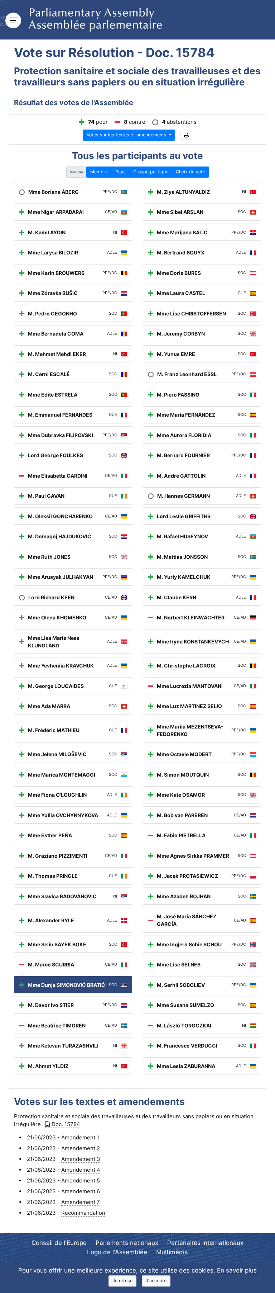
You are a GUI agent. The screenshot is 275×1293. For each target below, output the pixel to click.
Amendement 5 (80, 1180)
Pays (120, 171)
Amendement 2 (80, 1148)
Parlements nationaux (127, 1242)
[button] (186, 135)
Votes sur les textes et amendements (127, 134)
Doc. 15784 (66, 1124)
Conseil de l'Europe (59, 1242)
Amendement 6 (80, 1191)
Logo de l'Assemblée (117, 1252)
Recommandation (83, 1212)
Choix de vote (190, 171)
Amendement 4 (80, 1169)
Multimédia (172, 1252)
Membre (99, 171)
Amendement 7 (80, 1202)
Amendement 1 (80, 1137)
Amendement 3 (80, 1159)
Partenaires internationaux (205, 1242)
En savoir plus (237, 1270)
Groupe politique (150, 171)
